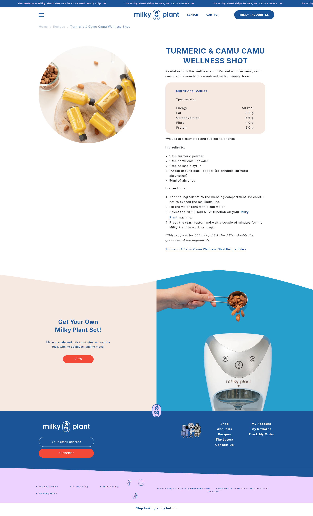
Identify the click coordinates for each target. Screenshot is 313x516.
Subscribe (66, 453)
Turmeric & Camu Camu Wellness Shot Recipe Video (205, 249)
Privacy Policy (80, 486)
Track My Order (261, 434)
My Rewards (261, 429)
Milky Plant (173, 488)
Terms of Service (48, 486)
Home (43, 26)
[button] (192, 15)
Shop (224, 424)
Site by (195, 488)
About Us (224, 429)
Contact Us (224, 445)
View (78, 359)
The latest (224, 439)
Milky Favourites (254, 14)
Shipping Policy (48, 493)
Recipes (59, 26)
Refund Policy (111, 486)
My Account (261, 424)
